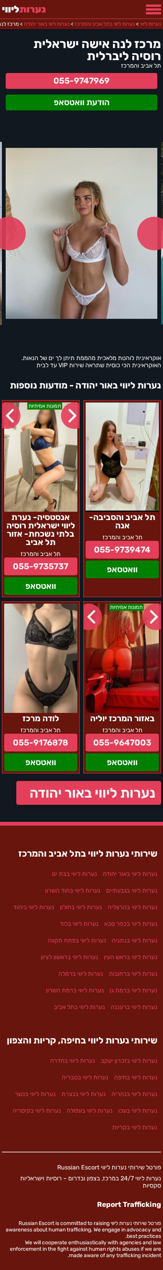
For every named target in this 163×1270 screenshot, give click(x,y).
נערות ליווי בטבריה (85, 1077)
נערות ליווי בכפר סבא (130, 923)
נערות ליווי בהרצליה (132, 907)
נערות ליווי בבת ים (74, 873)
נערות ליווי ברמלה (80, 973)
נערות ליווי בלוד (79, 923)
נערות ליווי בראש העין (130, 957)
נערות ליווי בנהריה (134, 1094)
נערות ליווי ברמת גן (133, 990)
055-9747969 (81, 81)
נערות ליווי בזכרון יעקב (129, 1060)
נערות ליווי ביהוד (33, 907)
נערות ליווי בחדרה (72, 1060)
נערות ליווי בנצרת (83, 1094)
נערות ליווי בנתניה (134, 940)
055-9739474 (122, 550)
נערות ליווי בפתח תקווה (77, 940)
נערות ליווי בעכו (137, 1110)
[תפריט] (153, 9)
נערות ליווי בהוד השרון (72, 890)
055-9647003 (122, 742)
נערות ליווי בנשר (35, 1094)
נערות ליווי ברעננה (134, 1007)
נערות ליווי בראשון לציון (69, 957)
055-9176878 (40, 742)
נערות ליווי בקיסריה (37, 1110)
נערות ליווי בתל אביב (79, 1007)
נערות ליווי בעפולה (90, 1110)
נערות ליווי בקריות (134, 1127)
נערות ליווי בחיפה (135, 1077)
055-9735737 (40, 566)
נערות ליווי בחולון (81, 907)
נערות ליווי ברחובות (133, 973)
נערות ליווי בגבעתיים (131, 890)
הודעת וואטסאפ (82, 102)
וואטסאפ (122, 569)
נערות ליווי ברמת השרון (75, 990)
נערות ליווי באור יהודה (92, 793)
